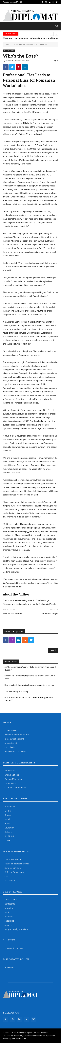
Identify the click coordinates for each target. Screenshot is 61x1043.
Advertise (9, 908)
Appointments (11, 743)
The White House (13, 859)
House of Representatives (17, 863)
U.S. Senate (10, 880)
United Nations (12, 774)
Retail (7, 819)
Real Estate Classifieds (15, 751)
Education (9, 827)
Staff (7, 912)
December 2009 (42, 44)
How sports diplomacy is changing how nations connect (30, 685)
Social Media (11, 899)
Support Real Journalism (16, 929)
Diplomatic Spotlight (14, 739)
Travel (7, 840)
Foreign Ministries (13, 779)
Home (7, 44)
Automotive (10, 806)
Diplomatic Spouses (14, 948)
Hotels (7, 823)
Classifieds (10, 747)
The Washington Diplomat (22, 44)
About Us (9, 925)
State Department (13, 868)
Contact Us (10, 904)
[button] (57, 26)
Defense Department (14, 872)
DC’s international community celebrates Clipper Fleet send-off (29, 699)
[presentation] (52, 34)
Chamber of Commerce (16, 787)
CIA (6, 876)
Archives (9, 916)
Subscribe (9, 920)
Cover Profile (10, 730)
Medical (8, 810)
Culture (8, 832)
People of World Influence (17, 734)
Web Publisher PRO (19, 1039)
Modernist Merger (50, 613)
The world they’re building (16, 692)
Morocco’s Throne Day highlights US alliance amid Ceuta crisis (30, 677)
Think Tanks (10, 783)
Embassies (10, 770)
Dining (8, 815)
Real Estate (10, 836)
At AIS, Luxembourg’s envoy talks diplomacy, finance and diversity (30, 668)
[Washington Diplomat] (30, 14)
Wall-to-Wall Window (12, 613)
